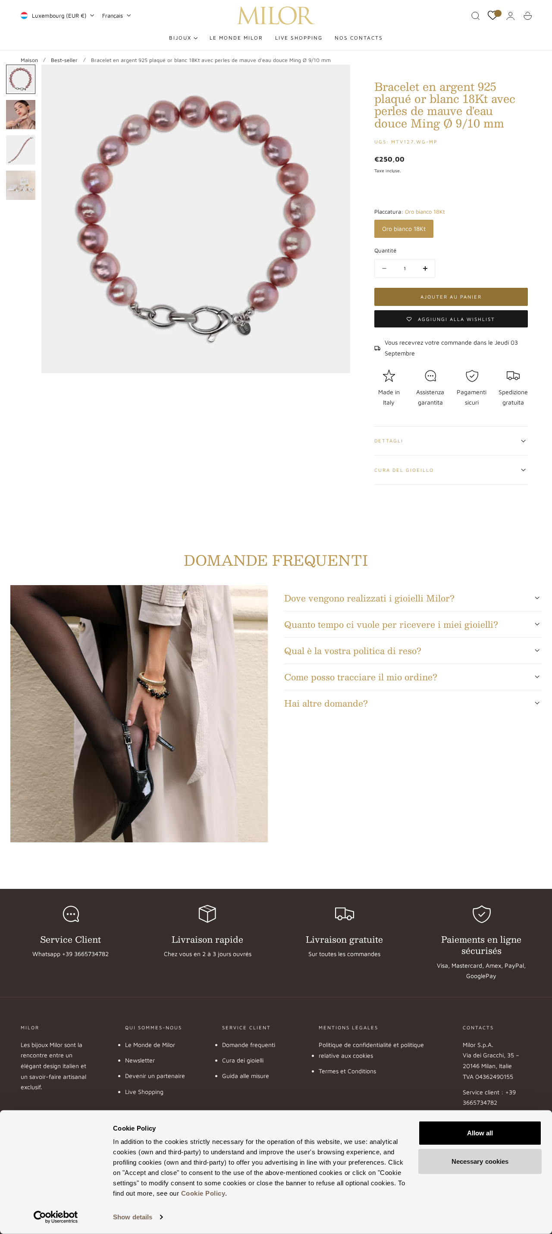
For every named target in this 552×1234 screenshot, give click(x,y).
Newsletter (140, 1060)
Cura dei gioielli (242, 1060)
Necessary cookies (480, 1161)
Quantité (385, 250)
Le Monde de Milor (150, 1044)
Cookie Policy (203, 1193)
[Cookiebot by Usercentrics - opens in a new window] (56, 1217)
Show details (132, 1217)
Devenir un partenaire (155, 1075)
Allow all (480, 1133)
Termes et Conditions (347, 1071)
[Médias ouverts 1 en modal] (335, 80)
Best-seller (64, 60)
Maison (29, 60)
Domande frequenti (248, 1044)
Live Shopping (144, 1091)
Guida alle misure (245, 1075)
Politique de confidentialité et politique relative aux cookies (371, 1050)
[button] (475, 16)
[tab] (20, 79)
